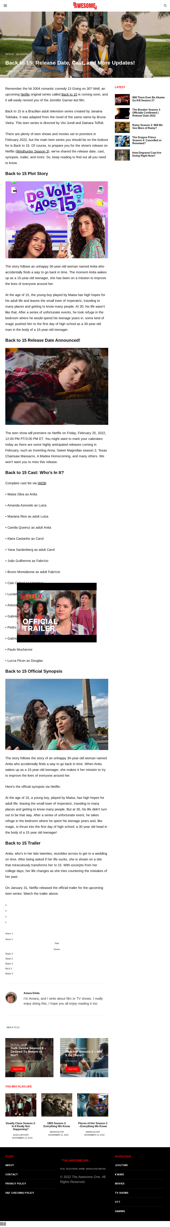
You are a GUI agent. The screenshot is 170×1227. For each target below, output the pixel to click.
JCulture (121, 1165)
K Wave (119, 1174)
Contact (11, 1174)
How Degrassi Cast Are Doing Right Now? (146, 154)
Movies (120, 1183)
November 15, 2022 (22, 1138)
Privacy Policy (15, 1183)
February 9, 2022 (89, 1061)
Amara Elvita (12, 71)
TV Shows (121, 1192)
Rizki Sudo (16, 1061)
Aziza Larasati (21, 1135)
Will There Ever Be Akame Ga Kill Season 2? (148, 99)
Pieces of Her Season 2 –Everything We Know (92, 1125)
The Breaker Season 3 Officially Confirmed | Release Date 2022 (146, 112)
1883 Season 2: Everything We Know (56, 1125)
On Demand (22, 54)
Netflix (9, 54)
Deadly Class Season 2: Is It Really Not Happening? (21, 1126)
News (24, 1045)
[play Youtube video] (57, 612)
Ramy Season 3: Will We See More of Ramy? (147, 126)
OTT (118, 1202)
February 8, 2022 (32, 71)
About (9, 1165)
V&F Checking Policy (19, 1192)
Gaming (120, 1211)
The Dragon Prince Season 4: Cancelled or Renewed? (147, 140)
